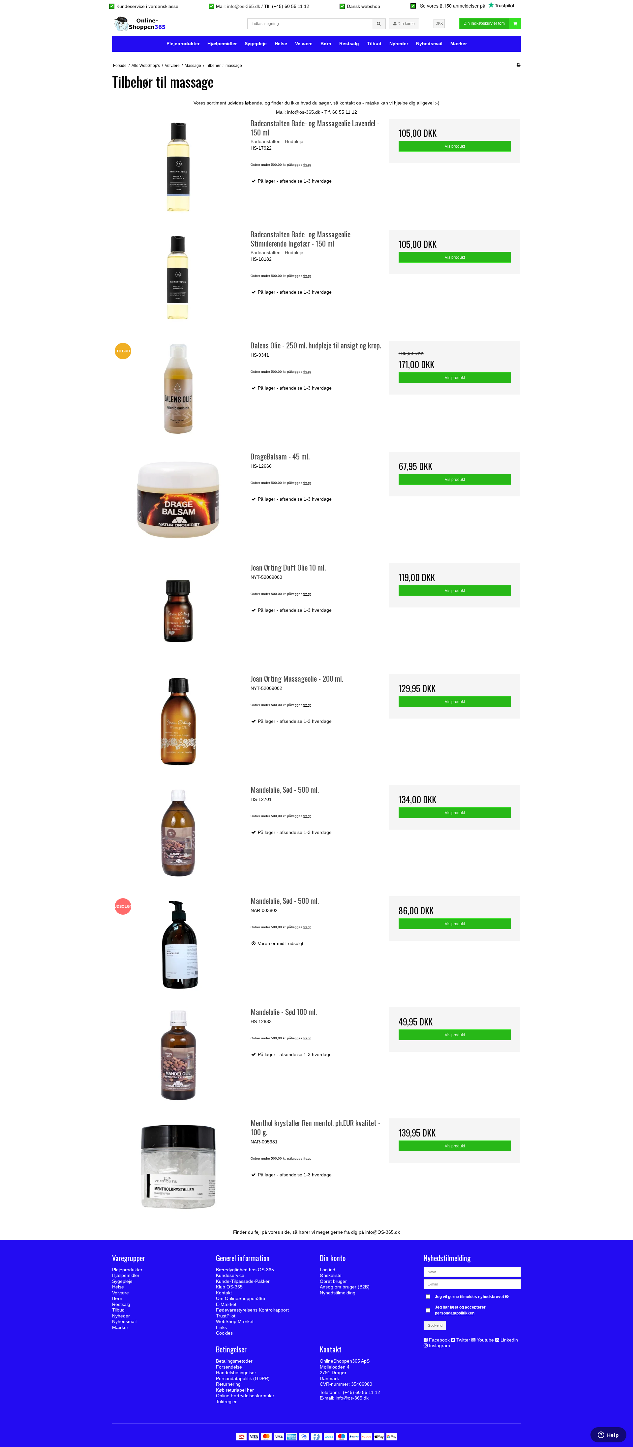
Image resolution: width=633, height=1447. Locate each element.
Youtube (485, 1340)
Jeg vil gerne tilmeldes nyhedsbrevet (472, 1295)
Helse (281, 43)
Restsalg (349, 43)
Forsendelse (229, 1367)
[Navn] (472, 1271)
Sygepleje (256, 43)
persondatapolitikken (454, 1313)
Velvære (304, 43)
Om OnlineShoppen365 (240, 1298)
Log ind (327, 1269)
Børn (325, 43)
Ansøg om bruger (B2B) (345, 1286)
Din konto (406, 23)
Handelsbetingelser (236, 1372)
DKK (439, 23)
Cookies (224, 1333)
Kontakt (224, 1292)
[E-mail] (472, 1283)
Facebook (439, 1340)
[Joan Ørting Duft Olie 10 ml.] (178, 611)
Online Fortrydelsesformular (245, 1395)
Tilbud (374, 43)
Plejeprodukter (182, 43)
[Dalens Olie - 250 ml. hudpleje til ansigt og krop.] (178, 388)
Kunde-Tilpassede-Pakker (243, 1281)
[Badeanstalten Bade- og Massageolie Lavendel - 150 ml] (178, 166)
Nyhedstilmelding (337, 1292)
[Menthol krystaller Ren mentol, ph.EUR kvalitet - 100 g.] (178, 1166)
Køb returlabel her (235, 1390)
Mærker (458, 43)
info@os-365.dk (243, 6)
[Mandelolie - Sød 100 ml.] (178, 1055)
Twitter (463, 1340)
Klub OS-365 (229, 1286)
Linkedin (509, 1340)
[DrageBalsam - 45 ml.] (178, 500)
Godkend (435, 1325)
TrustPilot (225, 1315)
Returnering (228, 1384)
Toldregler (226, 1401)
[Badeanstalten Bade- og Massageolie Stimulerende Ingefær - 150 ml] (178, 277)
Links (221, 1327)
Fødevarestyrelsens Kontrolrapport (252, 1310)
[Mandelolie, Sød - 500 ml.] (178, 833)
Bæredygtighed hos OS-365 (245, 1269)
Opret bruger (333, 1281)
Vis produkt (455, 146)
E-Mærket (226, 1304)
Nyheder (398, 43)
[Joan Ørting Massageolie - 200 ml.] (178, 722)
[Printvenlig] (518, 65)
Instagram (439, 1345)
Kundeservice (230, 1275)
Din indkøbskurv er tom (484, 23)
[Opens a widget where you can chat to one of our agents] (608, 1435)
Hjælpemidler (222, 43)
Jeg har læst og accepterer (460, 1310)
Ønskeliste (331, 1275)
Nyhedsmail (429, 43)
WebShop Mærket (235, 1321)
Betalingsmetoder (234, 1361)
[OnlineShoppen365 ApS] (140, 23)
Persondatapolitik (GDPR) (243, 1378)
